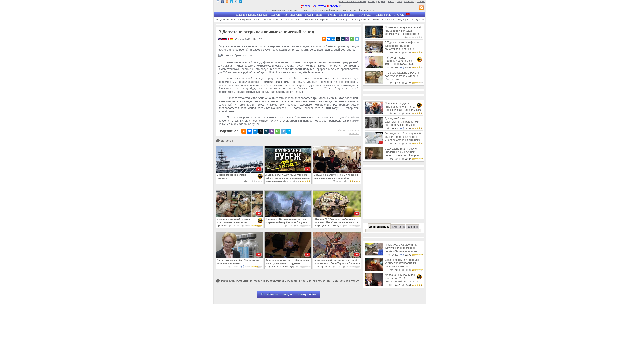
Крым (342, 14)
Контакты (421, 1)
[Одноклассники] (324, 39)
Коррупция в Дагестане (333, 280)
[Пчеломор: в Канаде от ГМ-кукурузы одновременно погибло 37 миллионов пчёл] (374, 254)
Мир (388, 14)
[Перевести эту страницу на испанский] (231, 39)
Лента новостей (293, 14)
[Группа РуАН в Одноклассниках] (227, 2)
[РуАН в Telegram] (240, 2)
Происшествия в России (280, 280)
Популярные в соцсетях (410, 19)
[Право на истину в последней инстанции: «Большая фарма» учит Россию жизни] (374, 37)
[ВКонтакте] (329, 39)
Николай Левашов (383, 19)
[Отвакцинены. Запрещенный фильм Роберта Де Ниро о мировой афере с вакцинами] (374, 143)
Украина (331, 14)
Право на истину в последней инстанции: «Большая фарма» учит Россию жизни (403, 30)
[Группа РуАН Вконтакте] (218, 2)
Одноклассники (379, 226)
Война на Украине (240, 19)
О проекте (409, 1)
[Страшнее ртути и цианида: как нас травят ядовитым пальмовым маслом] (374, 269)
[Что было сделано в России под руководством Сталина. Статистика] (374, 82)
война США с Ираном (265, 19)
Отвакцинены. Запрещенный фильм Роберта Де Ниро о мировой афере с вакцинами (403, 136)
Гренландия (338, 19)
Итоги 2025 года (290, 19)
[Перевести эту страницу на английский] (220, 39)
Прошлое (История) (359, 19)
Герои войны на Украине (315, 19)
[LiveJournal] (343, 39)
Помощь (399, 14)
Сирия (379, 14)
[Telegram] (357, 39)
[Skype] (288, 131)
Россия (309, 14)
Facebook (412, 226)
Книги (399, 1)
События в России (249, 280)
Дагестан (227, 140)
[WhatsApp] (352, 39)
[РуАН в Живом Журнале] (236, 2)
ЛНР (360, 14)
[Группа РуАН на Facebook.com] (222, 2)
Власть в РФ (307, 280)
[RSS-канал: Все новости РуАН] (421, 8)
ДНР (351, 14)
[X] (338, 39)
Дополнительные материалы (352, 1)
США (369, 14)
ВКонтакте (398, 226)
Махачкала (228, 280)
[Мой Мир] (333, 39)
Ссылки (371, 1)
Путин (319, 14)
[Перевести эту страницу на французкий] (228, 39)
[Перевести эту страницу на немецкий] (224, 39)
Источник (354, 133)
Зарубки (381, 1)
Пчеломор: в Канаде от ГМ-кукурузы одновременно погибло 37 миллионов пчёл (402, 248)
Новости (276, 14)
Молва (391, 1)
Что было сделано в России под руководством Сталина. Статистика (402, 76)
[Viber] (347, 39)
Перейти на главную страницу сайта (288, 294)
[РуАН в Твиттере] (231, 2)
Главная (240, 14)
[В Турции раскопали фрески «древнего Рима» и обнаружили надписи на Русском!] (374, 52)
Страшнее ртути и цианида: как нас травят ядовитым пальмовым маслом (402, 263)
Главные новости (258, 14)
